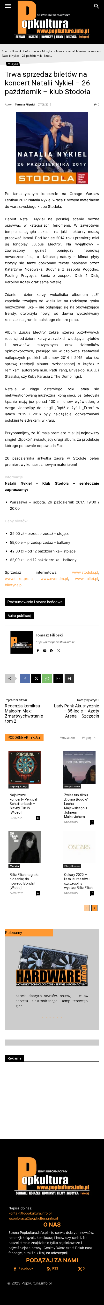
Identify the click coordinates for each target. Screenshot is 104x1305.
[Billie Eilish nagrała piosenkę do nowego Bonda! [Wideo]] (24, 847)
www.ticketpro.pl (19, 578)
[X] (58, 649)
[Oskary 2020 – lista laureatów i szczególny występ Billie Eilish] (79, 847)
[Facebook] (37, 649)
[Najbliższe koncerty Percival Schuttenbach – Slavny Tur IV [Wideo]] (24, 767)
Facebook (26, 1268)
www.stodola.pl (85, 572)
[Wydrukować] (69, 678)
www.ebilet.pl (86, 578)
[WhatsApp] (47, 678)
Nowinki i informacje (25, 51)
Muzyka (47, 51)
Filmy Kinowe (72, 786)
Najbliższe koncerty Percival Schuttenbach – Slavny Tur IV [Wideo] (23, 804)
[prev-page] (87, 908)
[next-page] (94, 908)
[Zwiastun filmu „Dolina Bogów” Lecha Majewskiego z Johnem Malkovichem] (79, 767)
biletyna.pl (13, 585)
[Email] (58, 678)
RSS (55, 1268)
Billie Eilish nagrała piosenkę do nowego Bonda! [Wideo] (24, 881)
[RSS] (51, 649)
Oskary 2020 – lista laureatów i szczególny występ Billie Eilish (78, 881)
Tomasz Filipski (25, 104)
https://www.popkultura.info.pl (55, 642)
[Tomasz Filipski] (21, 642)
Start (5, 51)
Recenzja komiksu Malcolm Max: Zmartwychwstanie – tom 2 (26, 713)
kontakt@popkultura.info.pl (30, 1213)
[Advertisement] (52, 1098)
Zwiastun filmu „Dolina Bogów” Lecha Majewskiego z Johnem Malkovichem (76, 806)
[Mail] (44, 649)
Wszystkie (67, 738)
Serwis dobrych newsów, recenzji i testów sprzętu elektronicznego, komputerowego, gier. (52, 1000)
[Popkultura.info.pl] (52, 19)
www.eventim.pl (54, 578)
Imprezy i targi (18, 786)
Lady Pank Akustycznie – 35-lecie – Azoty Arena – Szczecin (76, 711)
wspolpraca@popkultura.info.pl (33, 1218)
